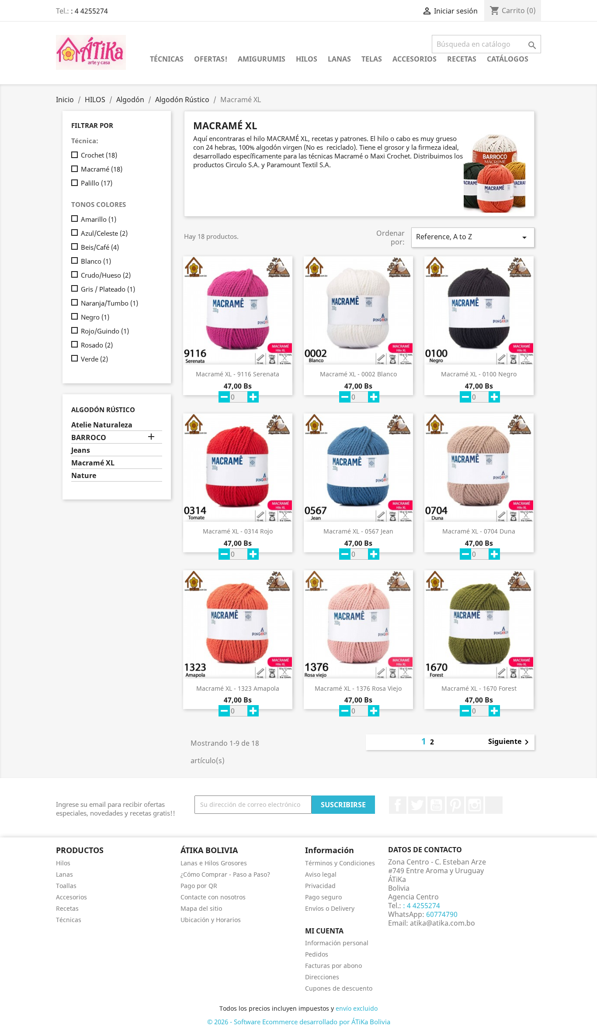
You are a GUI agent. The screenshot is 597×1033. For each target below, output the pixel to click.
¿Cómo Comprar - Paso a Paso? (225, 874)
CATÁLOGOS (507, 59)
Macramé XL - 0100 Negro (479, 374)
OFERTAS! (210, 59)
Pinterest (455, 805)
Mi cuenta (324, 931)
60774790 (441, 914)
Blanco (96, 261)
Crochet (99, 155)
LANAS (339, 59)
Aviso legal (321, 874)
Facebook (397, 805)
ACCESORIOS (414, 59)
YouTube (436, 805)
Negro (95, 317)
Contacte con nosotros (213, 897)
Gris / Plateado (108, 289)
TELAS (371, 59)
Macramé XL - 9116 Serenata (237, 374)
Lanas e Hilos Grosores (213, 863)
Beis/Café (100, 247)
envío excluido (357, 1008)
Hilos (63, 863)
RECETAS (461, 59)
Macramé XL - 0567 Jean (358, 531)
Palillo (96, 183)
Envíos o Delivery (329, 908)
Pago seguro (323, 897)
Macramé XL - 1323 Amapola (237, 688)
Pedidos (316, 954)
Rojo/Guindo (105, 331)
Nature (83, 475)
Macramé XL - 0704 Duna (478, 531)
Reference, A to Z (473, 237)
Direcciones (322, 977)
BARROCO (88, 437)
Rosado (97, 345)
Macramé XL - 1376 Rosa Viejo (358, 688)
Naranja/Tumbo (109, 303)
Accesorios (71, 897)
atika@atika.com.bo (442, 923)
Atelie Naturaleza (101, 425)
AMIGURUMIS (261, 59)
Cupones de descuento (338, 988)
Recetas (67, 908)
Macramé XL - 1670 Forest (479, 688)
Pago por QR (198, 885)
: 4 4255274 (89, 11)
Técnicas (68, 920)
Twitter (417, 805)
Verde (94, 359)
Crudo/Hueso (106, 275)
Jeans (80, 450)
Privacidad (320, 885)
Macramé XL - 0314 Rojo (238, 531)
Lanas (64, 874)
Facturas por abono (333, 965)
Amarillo (98, 219)
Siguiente (510, 742)
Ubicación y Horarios (210, 920)
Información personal (336, 943)
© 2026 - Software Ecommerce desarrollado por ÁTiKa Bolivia (298, 1021)
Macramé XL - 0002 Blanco (358, 374)
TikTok (494, 805)
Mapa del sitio (201, 908)
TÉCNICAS (167, 59)
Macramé (101, 169)
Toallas (66, 885)
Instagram (474, 805)
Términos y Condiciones (340, 863)
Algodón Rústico (103, 409)
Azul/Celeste (104, 233)
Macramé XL (93, 463)
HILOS (306, 59)
